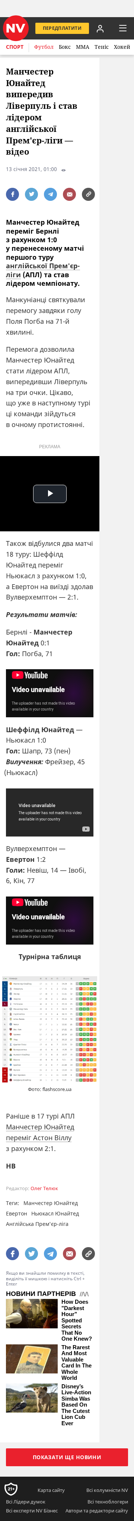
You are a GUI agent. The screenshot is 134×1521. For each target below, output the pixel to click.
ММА (82, 46)
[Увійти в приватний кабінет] (100, 28)
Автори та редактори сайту (97, 1510)
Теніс (102, 46)
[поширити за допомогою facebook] (12, 194)
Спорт (14, 46)
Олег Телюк (44, 1188)
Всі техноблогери (107, 1501)
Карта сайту (51, 1490)
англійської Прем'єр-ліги (43, 270)
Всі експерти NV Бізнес (32, 1510)
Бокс (65, 46)
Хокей (122, 46)
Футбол (44, 46)
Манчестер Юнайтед (50, 1203)
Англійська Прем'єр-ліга (37, 1223)
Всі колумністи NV (107, 1490)
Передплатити (62, 28)
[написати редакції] (69, 194)
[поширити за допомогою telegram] (50, 194)
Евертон (16, 1213)
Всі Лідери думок (25, 1501)
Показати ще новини (67, 1457)
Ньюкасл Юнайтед (55, 1213)
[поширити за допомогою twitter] (31, 194)
